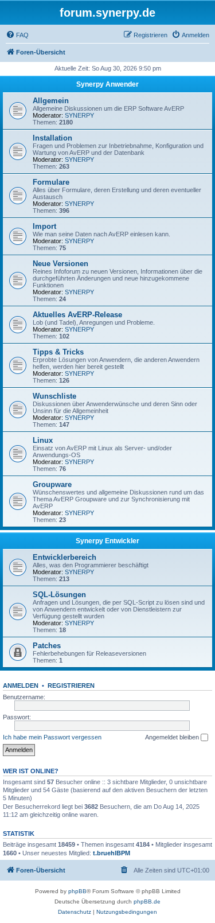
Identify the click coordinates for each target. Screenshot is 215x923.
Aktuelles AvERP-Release (77, 314)
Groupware (52, 484)
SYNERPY (79, 115)
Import (44, 226)
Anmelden (20, 685)
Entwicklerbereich (64, 557)
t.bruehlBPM (111, 853)
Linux (43, 440)
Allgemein (51, 100)
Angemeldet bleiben (173, 737)
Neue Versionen (60, 263)
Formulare (51, 182)
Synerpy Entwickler (107, 541)
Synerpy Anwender (107, 84)
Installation (52, 138)
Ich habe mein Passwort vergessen (52, 737)
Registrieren (71, 685)
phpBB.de (147, 901)
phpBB (77, 891)
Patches (47, 645)
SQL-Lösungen (59, 594)
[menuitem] (17, 35)
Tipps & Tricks (58, 352)
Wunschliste (54, 396)
